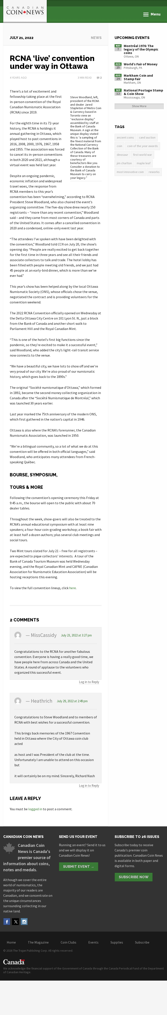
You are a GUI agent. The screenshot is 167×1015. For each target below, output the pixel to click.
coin (119, 146)
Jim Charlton (124, 163)
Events (93, 942)
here (72, 588)
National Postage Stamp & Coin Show (143, 92)
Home (11, 942)
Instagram (24, 921)
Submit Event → (78, 866)
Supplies (116, 942)
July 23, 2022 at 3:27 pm (76, 635)
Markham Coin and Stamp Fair (138, 77)
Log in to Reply (89, 682)
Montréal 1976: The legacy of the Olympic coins (141, 49)
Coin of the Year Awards (142, 146)
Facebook (6, 921)
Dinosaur (122, 155)
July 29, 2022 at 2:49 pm (72, 701)
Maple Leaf (143, 163)
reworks (154, 172)
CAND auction (147, 137)
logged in (35, 809)
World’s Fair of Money (140, 64)
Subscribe (142, 942)
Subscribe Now (134, 877)
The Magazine (38, 942)
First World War (142, 155)
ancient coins (125, 137)
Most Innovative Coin (130, 172)
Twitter (15, 921)
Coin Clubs (68, 942)
